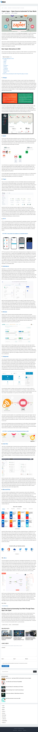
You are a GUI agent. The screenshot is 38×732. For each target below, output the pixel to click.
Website (26, 658)
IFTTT (4, 218)
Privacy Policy (15, 730)
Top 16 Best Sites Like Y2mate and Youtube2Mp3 (14, 681)
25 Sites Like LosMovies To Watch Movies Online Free (15, 693)
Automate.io (6, 266)
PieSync (5, 77)
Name (3, 658)
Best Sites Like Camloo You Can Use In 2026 (13, 698)
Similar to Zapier (5, 624)
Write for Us (20, 730)
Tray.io (4, 179)
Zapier (10, 624)
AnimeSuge (4, 715)
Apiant (4, 136)
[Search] (35, 672)
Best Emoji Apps (5, 605)
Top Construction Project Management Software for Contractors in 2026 (30, 638)
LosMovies (4, 718)
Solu (17, 728)
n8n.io (4, 558)
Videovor (3, 711)
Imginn (3, 705)
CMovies (3, 713)
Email (14, 658)
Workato (5, 311)
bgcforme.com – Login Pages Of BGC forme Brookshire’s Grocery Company (18, 678)
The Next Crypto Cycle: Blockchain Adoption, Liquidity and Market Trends (19, 638)
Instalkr (3, 707)
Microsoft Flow (6, 489)
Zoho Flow (5, 443)
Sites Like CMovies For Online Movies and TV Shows (14, 686)
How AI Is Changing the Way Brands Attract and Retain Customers (7, 638)
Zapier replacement (15, 624)
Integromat (5, 356)
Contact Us (24, 730)
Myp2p (3, 709)
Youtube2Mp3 (4, 720)
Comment (3, 647)
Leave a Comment (14, 13)
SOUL (2, 13)
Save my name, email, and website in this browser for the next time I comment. (15, 663)
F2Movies (4, 722)
